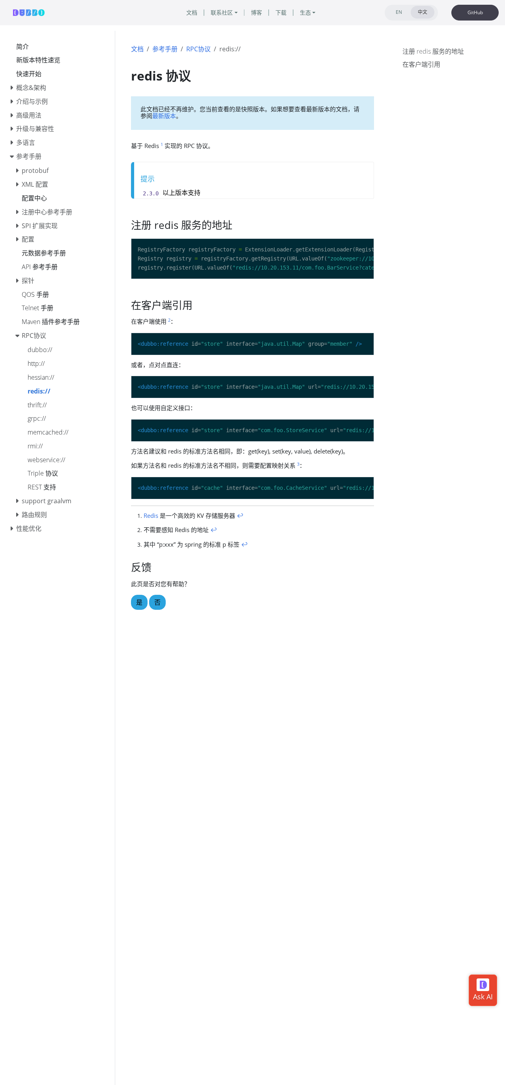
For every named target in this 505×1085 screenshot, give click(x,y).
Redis (151, 515)
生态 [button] (305, 12)
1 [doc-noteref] (162, 144)
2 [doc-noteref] (169, 320)
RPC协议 (198, 49)
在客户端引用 (421, 64)
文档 (137, 49)
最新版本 (164, 116)
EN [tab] (399, 12)
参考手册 (165, 49)
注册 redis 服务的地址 (433, 51)
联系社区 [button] (222, 12)
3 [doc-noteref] (298, 464)
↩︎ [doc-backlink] (240, 515)
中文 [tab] (422, 12)
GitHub (475, 12)
